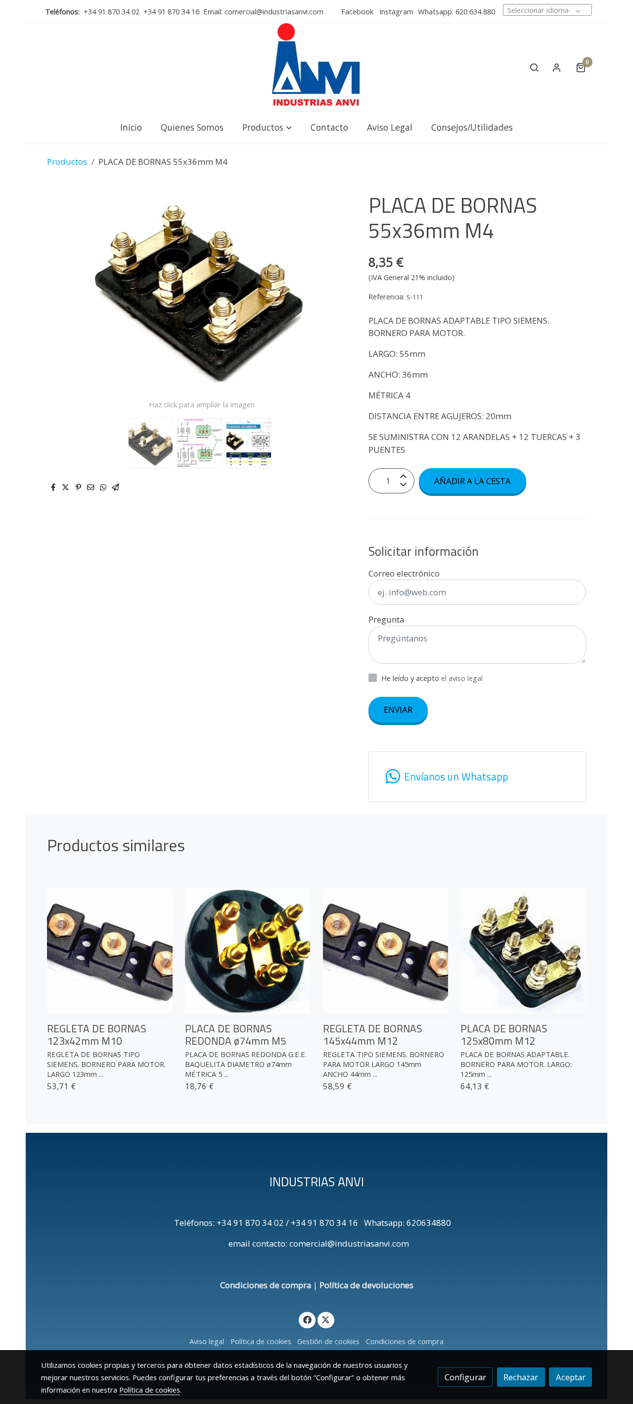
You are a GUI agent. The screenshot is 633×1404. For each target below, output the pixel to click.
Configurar (465, 1377)
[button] (267, 127)
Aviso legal (206, 1341)
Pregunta (386, 619)
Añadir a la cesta (472, 480)
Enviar (398, 709)
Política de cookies (260, 1341)
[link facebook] (307, 1319)
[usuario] (556, 67)
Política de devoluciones (366, 1285)
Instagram (395, 11)
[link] (316, 67)
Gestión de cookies (328, 1341)
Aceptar (571, 1377)
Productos (67, 161)
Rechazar (520, 1377)
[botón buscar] (534, 67)
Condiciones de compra (265, 1285)
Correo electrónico (404, 573)
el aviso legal (462, 678)
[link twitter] (325, 1319)
